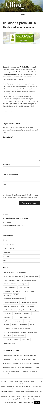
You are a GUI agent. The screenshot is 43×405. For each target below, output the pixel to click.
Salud (5, 260)
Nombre (6, 164)
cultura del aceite (10, 310)
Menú (22, 14)
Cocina (5, 240)
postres (7, 328)
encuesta (27, 313)
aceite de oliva (9, 273)
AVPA (16, 295)
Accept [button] (37, 402)
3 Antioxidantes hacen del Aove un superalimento (20, 359)
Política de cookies (26, 402)
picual (32, 325)
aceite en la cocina (32, 276)
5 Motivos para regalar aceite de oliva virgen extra (20, 355)
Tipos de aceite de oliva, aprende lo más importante (21, 367)
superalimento (19, 336)
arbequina (7, 295)
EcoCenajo (17, 313)
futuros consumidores (22, 317)
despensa (7, 313)
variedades (25, 339)
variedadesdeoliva (10, 343)
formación (7, 317)
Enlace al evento (8, 111)
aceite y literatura (10, 287)
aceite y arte (23, 284)
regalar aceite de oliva (29, 332)
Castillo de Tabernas (11, 302)
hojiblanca (7, 321)
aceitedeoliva (21, 273)
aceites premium (10, 284)
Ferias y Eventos (8, 248)
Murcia (6, 325)
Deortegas (34, 310)
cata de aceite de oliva (29, 302)
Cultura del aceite (9, 244)
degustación (23, 310)
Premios (6, 256)
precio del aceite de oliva (21, 328)
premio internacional (11, 332)
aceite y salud (24, 287)
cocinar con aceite (17, 306)
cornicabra (30, 306)
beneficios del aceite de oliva (14, 299)
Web (4, 185)
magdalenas (18, 321)
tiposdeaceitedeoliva (11, 339)
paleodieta (23, 325)
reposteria (8, 336)
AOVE (18, 291)
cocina (6, 306)
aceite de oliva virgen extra (13, 276)
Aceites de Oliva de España (26, 280)
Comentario (8, 137)
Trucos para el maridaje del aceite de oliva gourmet (21, 363)
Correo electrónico (10, 175)
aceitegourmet (9, 280)
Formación (6, 252)
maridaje (28, 321)
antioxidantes (9, 291)
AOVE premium (28, 291)
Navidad (14, 325)
